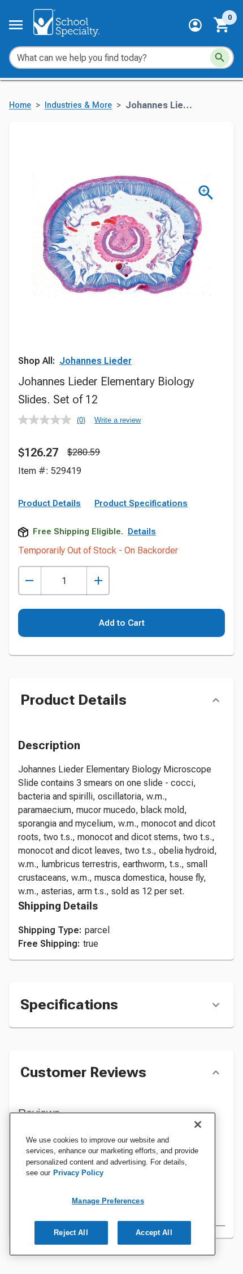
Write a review (117, 420)
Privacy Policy (78, 1172)
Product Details (49, 503)
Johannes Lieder (95, 360)
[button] (195, 25)
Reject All (71, 1232)
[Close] (197, 1124)
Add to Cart (122, 623)
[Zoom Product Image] (206, 192)
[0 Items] (222, 25)
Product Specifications (141, 503)
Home (20, 105)
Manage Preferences (108, 1201)
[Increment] (98, 580)
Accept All (154, 1232)
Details (142, 531)
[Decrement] (29, 580)
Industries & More (78, 105)
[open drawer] (15, 24)
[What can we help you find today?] (219, 57)
